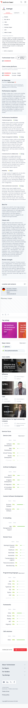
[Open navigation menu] (25, 2)
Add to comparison (8, 51)
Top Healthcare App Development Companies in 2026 (9, 328)
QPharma (5, 374)
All (24, 284)
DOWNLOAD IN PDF (7, 649)
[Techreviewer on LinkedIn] (7, 682)
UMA (3, 396)
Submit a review (22, 57)
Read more (4, 87)
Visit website (21, 650)
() (14, 73)
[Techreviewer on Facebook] (14, 682)
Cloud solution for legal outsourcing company (13, 420)
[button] (14, 305)
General (8, 13)
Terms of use (5, 691)
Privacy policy (5, 694)
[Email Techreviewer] (4, 682)
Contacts (16, 13)
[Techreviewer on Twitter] (10, 682)
